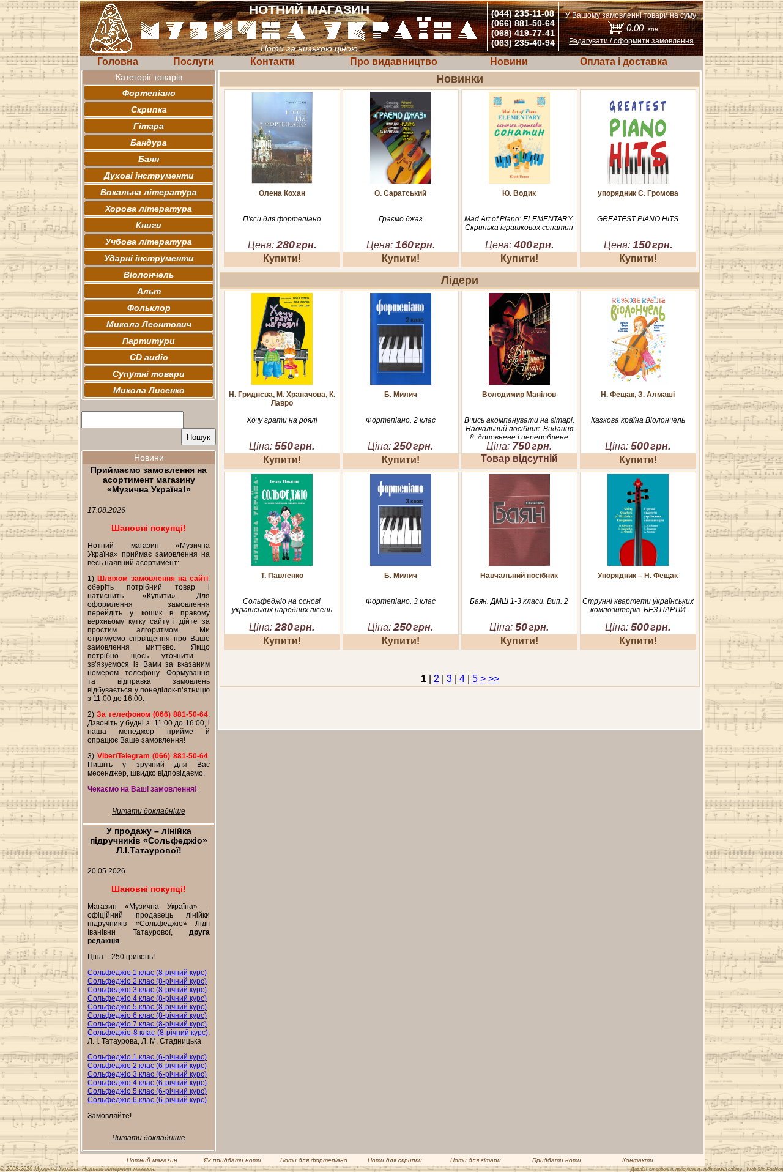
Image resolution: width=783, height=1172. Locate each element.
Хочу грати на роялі (282, 420)
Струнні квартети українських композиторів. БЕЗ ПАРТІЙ (638, 605)
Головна (117, 61)
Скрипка (149, 109)
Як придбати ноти (232, 1160)
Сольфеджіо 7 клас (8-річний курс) (147, 1024)
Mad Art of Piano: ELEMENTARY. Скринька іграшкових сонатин (519, 223)
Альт (149, 291)
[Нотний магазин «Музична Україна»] (309, 39)
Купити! (282, 258)
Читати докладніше (148, 811)
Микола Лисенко (149, 390)
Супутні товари (149, 374)
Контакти (272, 61)
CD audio (149, 357)
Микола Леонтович (148, 324)
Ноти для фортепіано (313, 1160)
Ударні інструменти (149, 258)
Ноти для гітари (475, 1160)
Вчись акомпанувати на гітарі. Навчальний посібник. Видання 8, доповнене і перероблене (519, 429)
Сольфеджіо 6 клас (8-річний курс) (147, 1015)
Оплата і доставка (623, 61)
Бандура (148, 142)
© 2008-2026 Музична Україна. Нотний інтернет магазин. (78, 1169)
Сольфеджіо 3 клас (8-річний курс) (147, 989)
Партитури (148, 341)
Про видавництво (393, 61)
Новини (509, 61)
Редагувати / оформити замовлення (631, 41)
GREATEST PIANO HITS (637, 219)
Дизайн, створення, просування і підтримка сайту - (707, 1169)
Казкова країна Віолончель (638, 420)
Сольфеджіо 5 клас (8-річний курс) (147, 1007)
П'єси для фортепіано (282, 219)
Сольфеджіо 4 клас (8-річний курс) (147, 998)
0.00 (643, 28)
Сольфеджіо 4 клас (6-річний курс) (147, 1082)
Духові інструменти (149, 175)
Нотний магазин (152, 1160)
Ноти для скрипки (395, 1160)
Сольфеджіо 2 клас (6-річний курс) (147, 1065)
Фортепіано (149, 93)
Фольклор (149, 308)
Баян (148, 159)
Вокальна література (148, 192)
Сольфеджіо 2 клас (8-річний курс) (147, 981)
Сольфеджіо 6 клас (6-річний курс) (147, 1100)
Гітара (148, 126)
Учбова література (148, 242)
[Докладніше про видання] (282, 180)
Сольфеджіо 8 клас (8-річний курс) (147, 1032)
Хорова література (148, 208)
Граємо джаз (401, 219)
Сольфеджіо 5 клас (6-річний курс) (147, 1091)
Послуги (193, 61)
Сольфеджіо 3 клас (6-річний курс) (147, 1074)
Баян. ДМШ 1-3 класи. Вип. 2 (519, 601)
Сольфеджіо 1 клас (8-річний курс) (147, 972)
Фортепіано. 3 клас (401, 601)
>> (493, 678)
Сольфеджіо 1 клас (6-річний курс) (147, 1057)
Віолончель (149, 275)
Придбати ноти (556, 1160)
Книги (148, 225)
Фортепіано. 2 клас (401, 420)
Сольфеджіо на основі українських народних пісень (282, 605)
